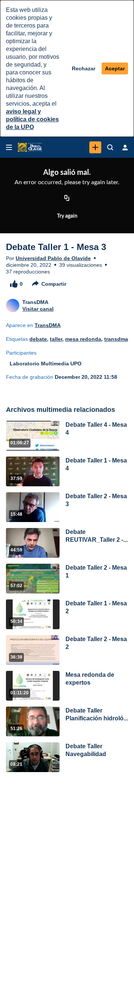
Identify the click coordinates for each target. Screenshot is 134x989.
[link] (95, 147)
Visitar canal (38, 309)
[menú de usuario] (125, 147)
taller (56, 339)
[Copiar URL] (67, 198)
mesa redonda (83, 339)
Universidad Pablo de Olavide (53, 258)
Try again (67, 216)
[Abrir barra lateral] (9, 147)
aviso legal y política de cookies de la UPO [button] (32, 119)
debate (38, 339)
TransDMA (48, 325)
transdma (116, 339)
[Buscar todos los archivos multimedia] (110, 147)
